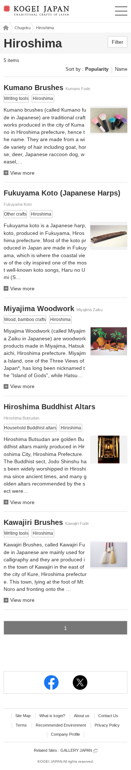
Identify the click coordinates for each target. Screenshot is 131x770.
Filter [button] (117, 42)
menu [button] (121, 10)
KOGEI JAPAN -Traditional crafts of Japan (36, 12)
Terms (21, 725)
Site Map (23, 715)
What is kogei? (52, 715)
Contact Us (108, 715)
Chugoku (23, 28)
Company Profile (65, 734)
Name (121, 69)
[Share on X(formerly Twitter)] (80, 682)
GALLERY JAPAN (76, 750)
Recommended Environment (61, 725)
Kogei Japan (5, 28)
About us (82, 715)
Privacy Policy (107, 725)
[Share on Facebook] (51, 682)
